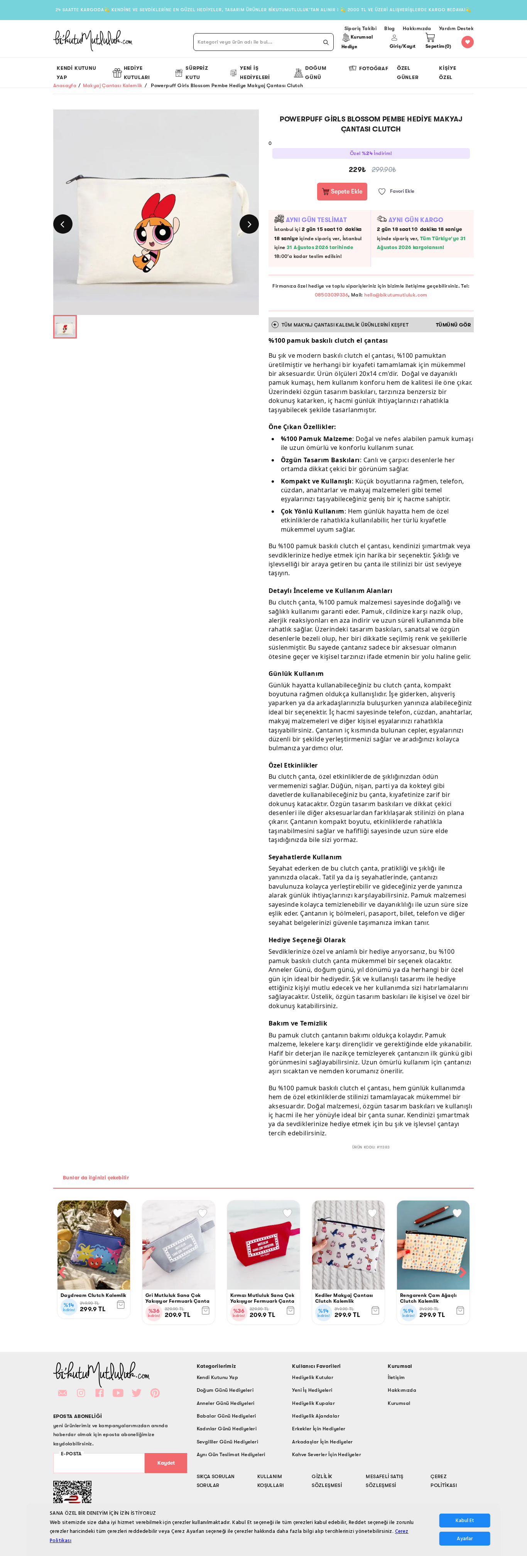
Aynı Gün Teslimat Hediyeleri (231, 1454)
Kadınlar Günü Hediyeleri (227, 1428)
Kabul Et (465, 1521)
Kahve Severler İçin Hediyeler (326, 1454)
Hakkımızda (402, 1390)
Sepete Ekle (345, 191)
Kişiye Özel (447, 72)
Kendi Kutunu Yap (76, 72)
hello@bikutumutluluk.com (395, 295)
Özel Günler (408, 72)
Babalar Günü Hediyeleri (226, 1416)
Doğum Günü (315, 72)
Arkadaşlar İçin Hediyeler (322, 1442)
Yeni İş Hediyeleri (255, 72)
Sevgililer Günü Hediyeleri (227, 1442)
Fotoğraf (373, 68)
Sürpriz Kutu (197, 72)
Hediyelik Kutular (312, 1377)
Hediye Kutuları (137, 72)
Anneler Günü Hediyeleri (226, 1403)
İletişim (396, 1377)
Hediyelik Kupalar (313, 1403)
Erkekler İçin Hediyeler (318, 1428)
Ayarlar (465, 1538)
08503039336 (331, 295)
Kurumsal (399, 1403)
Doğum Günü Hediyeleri (225, 1390)
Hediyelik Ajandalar (316, 1416)
